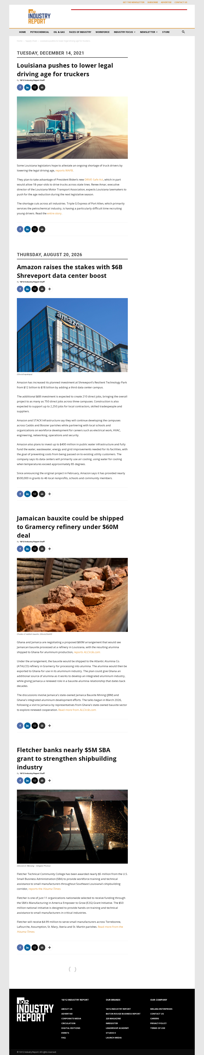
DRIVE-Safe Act (94, 179)
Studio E (111, 1032)
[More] (49, 289)
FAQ (63, 1037)
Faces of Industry (80, 31)
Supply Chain (31, 41)
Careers (154, 1018)
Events (65, 1032)
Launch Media (114, 1037)
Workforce (102, 31)
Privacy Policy (158, 1023)
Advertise (166, 2)
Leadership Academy (117, 1028)
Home (22, 31)
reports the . (45, 889)
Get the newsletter (133, 2)
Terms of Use (157, 1028)
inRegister (112, 1023)
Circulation (68, 1023)
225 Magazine (113, 1018)
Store (166, 31)
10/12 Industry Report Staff (32, 80)
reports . (87, 652)
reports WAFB (64, 170)
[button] (183, 32)
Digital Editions (70, 1028)
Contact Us (181, 2)
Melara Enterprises (161, 1008)
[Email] (35, 87)
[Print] (42, 87)
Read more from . (77, 710)
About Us (66, 1008)
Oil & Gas (59, 31)
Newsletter (147, 31)
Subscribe (152, 2)
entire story (54, 213)
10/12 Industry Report (118, 1008)
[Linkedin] (27, 87)
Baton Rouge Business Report (123, 1013)
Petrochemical (39, 31)
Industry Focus (123, 31)
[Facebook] (20, 87)
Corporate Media (71, 1018)
